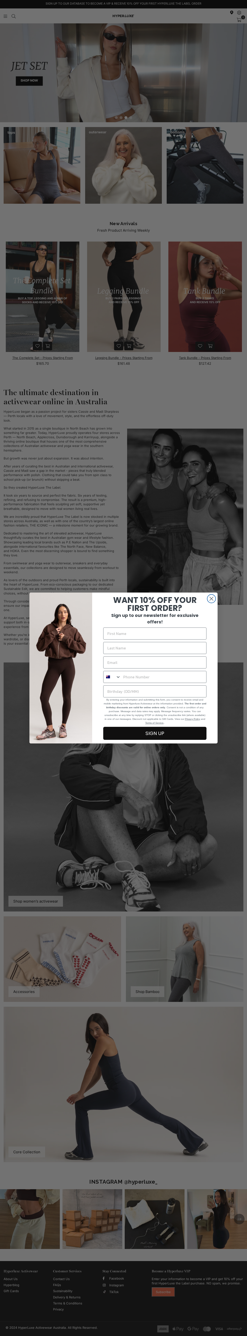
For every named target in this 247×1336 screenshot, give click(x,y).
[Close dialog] (211, 598)
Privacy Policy (192, 719)
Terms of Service (154, 723)
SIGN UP (154, 733)
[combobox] (112, 677)
